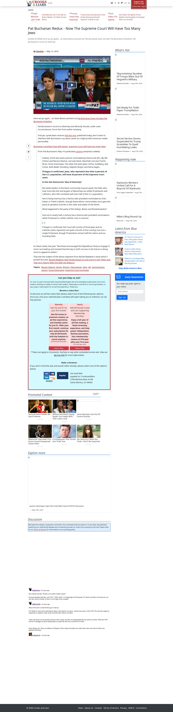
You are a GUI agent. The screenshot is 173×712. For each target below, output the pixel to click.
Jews (85, 267)
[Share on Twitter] (28, 152)
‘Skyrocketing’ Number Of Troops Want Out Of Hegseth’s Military (130, 76)
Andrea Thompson (123, 151)
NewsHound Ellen (123, 83)
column (79, 151)
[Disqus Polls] (69, 559)
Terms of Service (40, 529)
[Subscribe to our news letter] (125, 3)
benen (59, 267)
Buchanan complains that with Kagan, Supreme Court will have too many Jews (69, 146)
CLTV (50, 3)
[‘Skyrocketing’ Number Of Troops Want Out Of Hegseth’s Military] (130, 62)
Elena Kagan (76, 267)
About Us (89, 708)
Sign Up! (122, 297)
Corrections (141, 708)
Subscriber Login (138, 6)
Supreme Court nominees (77, 270)
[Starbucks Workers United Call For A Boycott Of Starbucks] (130, 171)
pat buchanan (98, 267)
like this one (70, 135)
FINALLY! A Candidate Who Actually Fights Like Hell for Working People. (135, 260)
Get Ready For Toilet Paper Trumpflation (128, 109)
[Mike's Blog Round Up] (130, 205)
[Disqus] (69, 612)
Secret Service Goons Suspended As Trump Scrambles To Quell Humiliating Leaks (129, 143)
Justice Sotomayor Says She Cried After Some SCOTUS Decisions (57, 506)
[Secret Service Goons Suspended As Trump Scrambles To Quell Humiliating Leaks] (130, 127)
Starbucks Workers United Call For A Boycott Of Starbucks (129, 185)
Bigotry (66, 267)
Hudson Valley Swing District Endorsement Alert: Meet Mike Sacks (133, 251)
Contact (98, 708)
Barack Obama (48, 267)
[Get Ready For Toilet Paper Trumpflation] (130, 96)
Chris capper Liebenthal (125, 192)
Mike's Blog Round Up (129, 216)
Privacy (123, 708)
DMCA (131, 708)
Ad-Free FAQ (59, 355)
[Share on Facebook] (28, 146)
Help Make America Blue (130, 268)
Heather (40, 51)
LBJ (89, 267)
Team (80, 708)
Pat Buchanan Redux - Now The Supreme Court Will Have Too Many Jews (84, 30)
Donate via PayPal (62, 375)
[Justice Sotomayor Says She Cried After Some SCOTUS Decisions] (69, 479)
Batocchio (120, 221)
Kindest (49, 380)
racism (44, 270)
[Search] (129, 3)
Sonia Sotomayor (56, 270)
